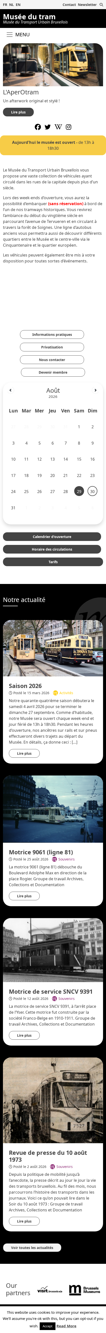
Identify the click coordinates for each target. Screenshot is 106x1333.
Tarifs (53, 561)
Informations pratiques (52, 334)
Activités (66, 692)
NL (11, 4)
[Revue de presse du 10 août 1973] (53, 1100)
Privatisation (52, 347)
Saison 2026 (25, 686)
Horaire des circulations (52, 549)
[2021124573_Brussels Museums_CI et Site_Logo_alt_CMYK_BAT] (84, 1289)
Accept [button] (48, 1326)
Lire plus (18, 112)
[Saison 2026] (53, 648)
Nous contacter (52, 359)
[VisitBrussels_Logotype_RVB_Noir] (49, 1289)
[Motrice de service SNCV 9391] (53, 950)
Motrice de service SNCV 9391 (51, 991)
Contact (69, 4)
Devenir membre (53, 372)
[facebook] (38, 127)
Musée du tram (35, 18)
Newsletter (87, 4)
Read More (66, 1325)
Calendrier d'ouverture (52, 536)
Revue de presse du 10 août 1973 (48, 1156)
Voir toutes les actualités (32, 1247)
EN (18, 4)
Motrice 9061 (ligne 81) (41, 852)
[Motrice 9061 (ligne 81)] (53, 809)
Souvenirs (66, 859)
